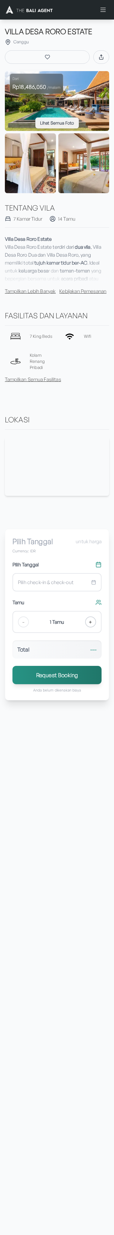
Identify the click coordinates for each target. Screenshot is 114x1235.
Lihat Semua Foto (57, 122)
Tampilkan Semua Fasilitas (33, 379)
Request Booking (57, 675)
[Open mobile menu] (103, 10)
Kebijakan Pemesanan (82, 291)
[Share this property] (101, 57)
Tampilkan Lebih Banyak (30, 291)
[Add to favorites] (47, 57)
